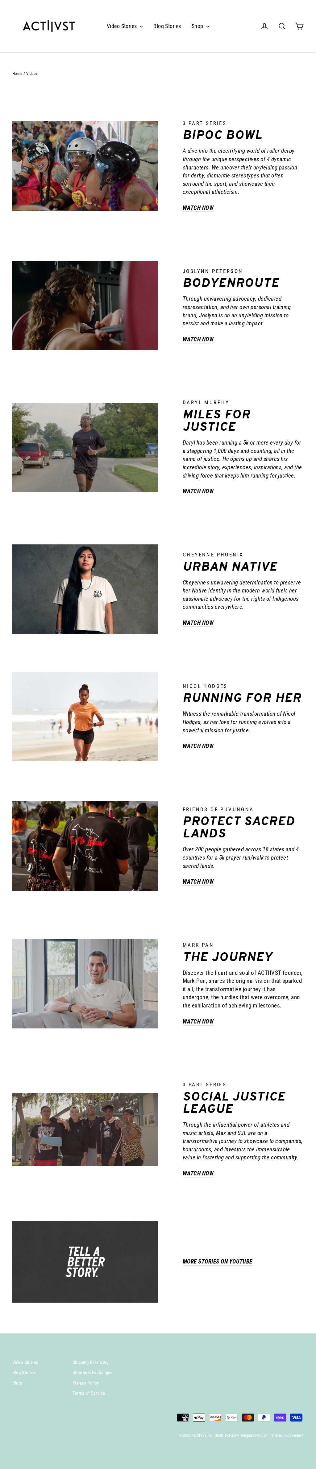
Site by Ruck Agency (288, 1435)
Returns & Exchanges (93, 1372)
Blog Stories (167, 26)
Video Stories (122, 26)
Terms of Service (89, 1393)
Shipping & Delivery (91, 1362)
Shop (198, 26)
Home (17, 73)
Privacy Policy (86, 1383)
